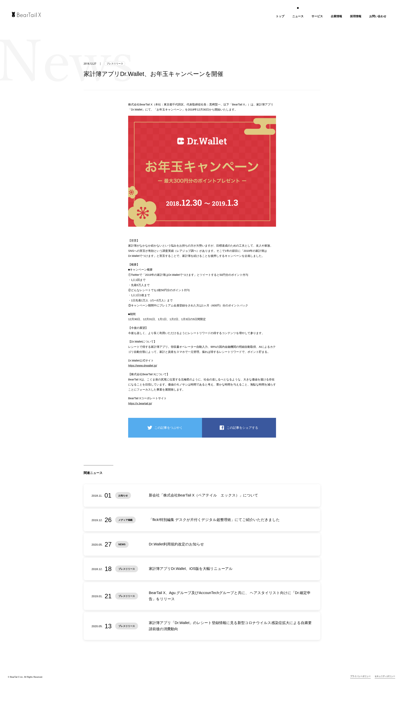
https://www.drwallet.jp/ (142, 365)
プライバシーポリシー (360, 676)
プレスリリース (115, 63)
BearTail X (26, 14)
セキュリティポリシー (385, 676)
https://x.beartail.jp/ (140, 403)
